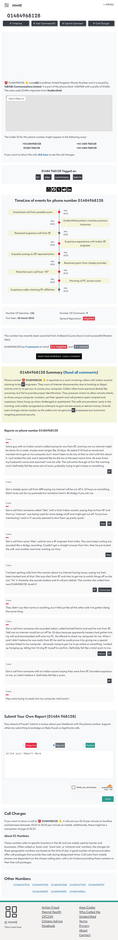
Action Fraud (50, 907)
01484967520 (78, 885)
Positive (90, 745)
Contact (85, 935)
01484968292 (96, 885)
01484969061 (77, 891)
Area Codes (87, 907)
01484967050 (40, 885)
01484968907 (40, 891)
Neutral (60, 745)
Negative (31, 745)
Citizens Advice (52, 921)
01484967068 (59, 885)
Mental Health (51, 912)
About (83, 930)
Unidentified (87, 916)
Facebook (48, 925)
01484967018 (21, 885)
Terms (83, 921)
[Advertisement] (59, 58)
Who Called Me (89, 912)
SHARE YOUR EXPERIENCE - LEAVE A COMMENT (59, 356)
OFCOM (47, 916)
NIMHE (17, 5)
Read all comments (81, 372)
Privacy (84, 925)
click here (43, 155)
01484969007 (59, 891)
